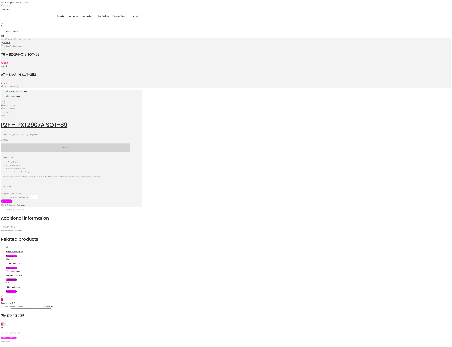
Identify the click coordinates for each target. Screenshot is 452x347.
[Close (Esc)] (2, 112)
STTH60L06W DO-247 (15, 263)
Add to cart (6, 201)
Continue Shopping (9, 338)
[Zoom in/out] (9, 112)
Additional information (15, 210)
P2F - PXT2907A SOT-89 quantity (14, 197)
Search (47, 306)
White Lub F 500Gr (13, 287)
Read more (12, 256)
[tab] (74, 210)
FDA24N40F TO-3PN (14, 275)
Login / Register (12, 31)
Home (3, 39)
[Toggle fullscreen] (7, 112)
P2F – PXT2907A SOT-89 (34, 125)
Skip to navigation (8, 2)
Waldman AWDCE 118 (14, 252)
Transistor (11, 39)
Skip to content (22, 2)
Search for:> (6, 306)
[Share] (4, 112)
